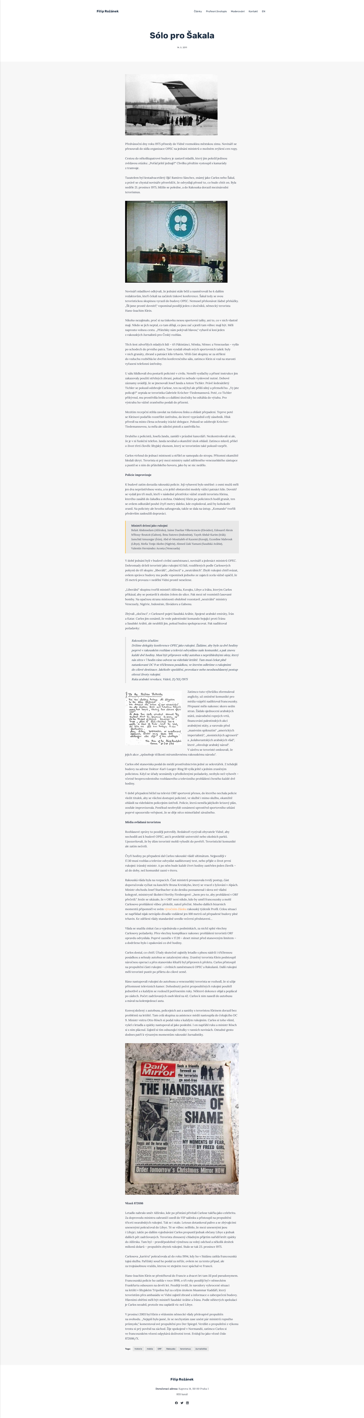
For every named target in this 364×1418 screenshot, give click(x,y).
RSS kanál (182, 1394)
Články (198, 11)
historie (138, 1349)
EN (263, 11)
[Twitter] (182, 1403)
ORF (160, 1349)
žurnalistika (201, 1349)
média (150, 1349)
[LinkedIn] (187, 1403)
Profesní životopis (216, 11)
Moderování (238, 11)
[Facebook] (176, 1403)
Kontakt (253, 11)
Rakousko (170, 1349)
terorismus (185, 1349)
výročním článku (176, 909)
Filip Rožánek (108, 11)
